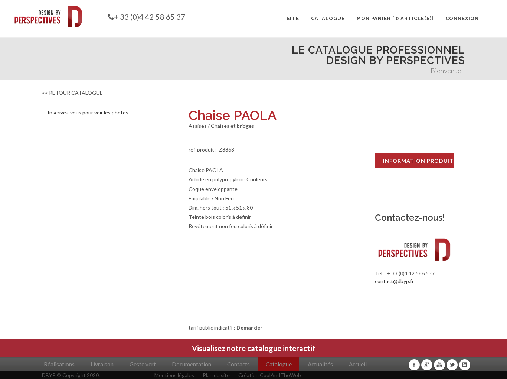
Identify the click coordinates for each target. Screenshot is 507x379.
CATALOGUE (328, 18)
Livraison (102, 364)
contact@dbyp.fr (394, 281)
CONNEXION (462, 18)
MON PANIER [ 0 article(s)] (395, 18)
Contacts (238, 364)
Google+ (426, 364)
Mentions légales (174, 375)
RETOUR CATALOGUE (72, 93)
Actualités (320, 364)
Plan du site (216, 375)
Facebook (414, 364)
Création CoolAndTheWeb (269, 375)
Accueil (358, 364)
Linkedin (464, 364)
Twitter (452, 364)
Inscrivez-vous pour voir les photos (88, 112)
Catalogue (279, 364)
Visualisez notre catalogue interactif (253, 348)
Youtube (439, 364)
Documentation (191, 364)
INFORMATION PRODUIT (418, 161)
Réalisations (59, 364)
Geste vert (143, 364)
